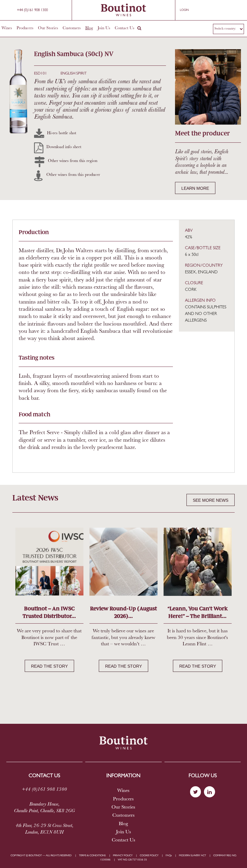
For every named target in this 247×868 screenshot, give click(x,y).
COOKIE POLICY (149, 855)
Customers (72, 28)
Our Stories (48, 28)
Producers (25, 28)
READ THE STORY (49, 666)
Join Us (104, 28)
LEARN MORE (195, 188)
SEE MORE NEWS (210, 500)
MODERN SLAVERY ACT (192, 855)
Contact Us (124, 28)
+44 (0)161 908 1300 (32, 10)
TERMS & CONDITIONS (92, 855)
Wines (7, 28)
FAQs (169, 855)
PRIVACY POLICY (123, 855)
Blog (89, 28)
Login (184, 10)
